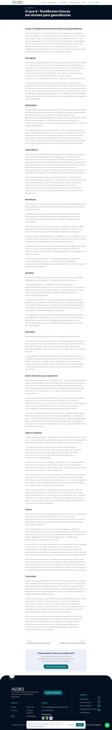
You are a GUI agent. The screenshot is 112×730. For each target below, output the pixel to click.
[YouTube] (96, 2)
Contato (14, 710)
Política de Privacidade (91, 725)
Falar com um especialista (56, 667)
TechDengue (74, 2)
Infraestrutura (85, 702)
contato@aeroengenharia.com (55, 707)
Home (43, 2)
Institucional (51, 2)
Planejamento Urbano (88, 709)
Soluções (63, 2)
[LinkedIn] (90, 2)
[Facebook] (94, 2)
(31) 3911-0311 (48, 710)
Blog (83, 2)
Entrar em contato (53, 693)
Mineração (84, 699)
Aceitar (80, 724)
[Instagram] (92, 2)
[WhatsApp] (99, 2)
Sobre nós (30, 707)
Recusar (71, 724)
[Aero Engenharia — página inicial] (20, 2)
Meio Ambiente (86, 706)
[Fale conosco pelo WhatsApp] (107, 725)
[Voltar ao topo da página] (12, 675)
